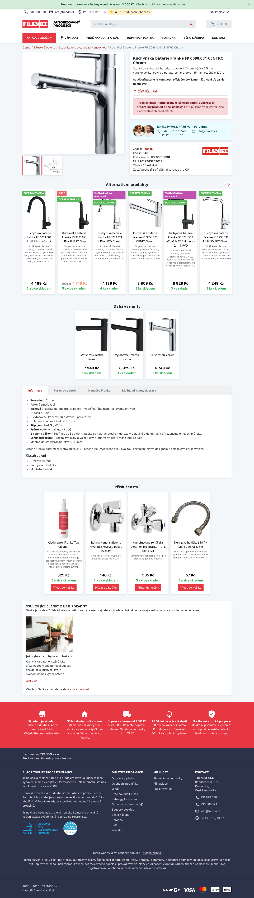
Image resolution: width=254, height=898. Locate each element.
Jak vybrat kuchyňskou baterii (49, 656)
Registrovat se (162, 788)
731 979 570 (35, 12)
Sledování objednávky (167, 778)
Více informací (147, 90)
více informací (152, 853)
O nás (115, 788)
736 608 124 (209, 804)
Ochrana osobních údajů (127, 804)
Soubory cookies (123, 809)
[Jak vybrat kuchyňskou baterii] (49, 634)
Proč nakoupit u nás (102, 38)
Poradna (169, 38)
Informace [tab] (35, 390)
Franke (148, 148)
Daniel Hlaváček (44, 890)
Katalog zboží (38, 38)
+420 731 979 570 (174, 131)
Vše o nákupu (194, 38)
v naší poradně (79, 689)
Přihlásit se (160, 783)
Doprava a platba (140, 38)
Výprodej (69, 38)
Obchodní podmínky (125, 783)
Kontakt (219, 38)
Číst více (31, 681)
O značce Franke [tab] (99, 390)
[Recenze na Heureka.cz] (70, 830)
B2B (114, 825)
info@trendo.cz (61, 12)
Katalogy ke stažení (125, 799)
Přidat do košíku (63, 587)
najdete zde (177, 4)
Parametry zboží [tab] (65, 390)
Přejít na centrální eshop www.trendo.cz (48, 758)
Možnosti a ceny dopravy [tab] (139, 390)
